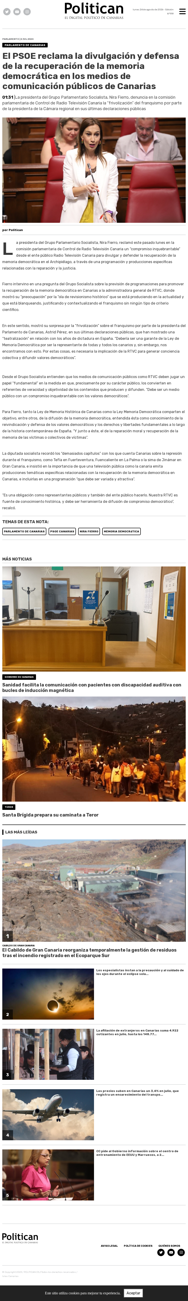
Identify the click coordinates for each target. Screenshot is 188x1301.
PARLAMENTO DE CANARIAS (24, 531)
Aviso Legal (109, 1245)
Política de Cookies (138, 1245)
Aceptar (133, 1293)
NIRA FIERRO (89, 531)
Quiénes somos (169, 1245)
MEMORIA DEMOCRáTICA (121, 531)
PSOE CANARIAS (62, 531)
